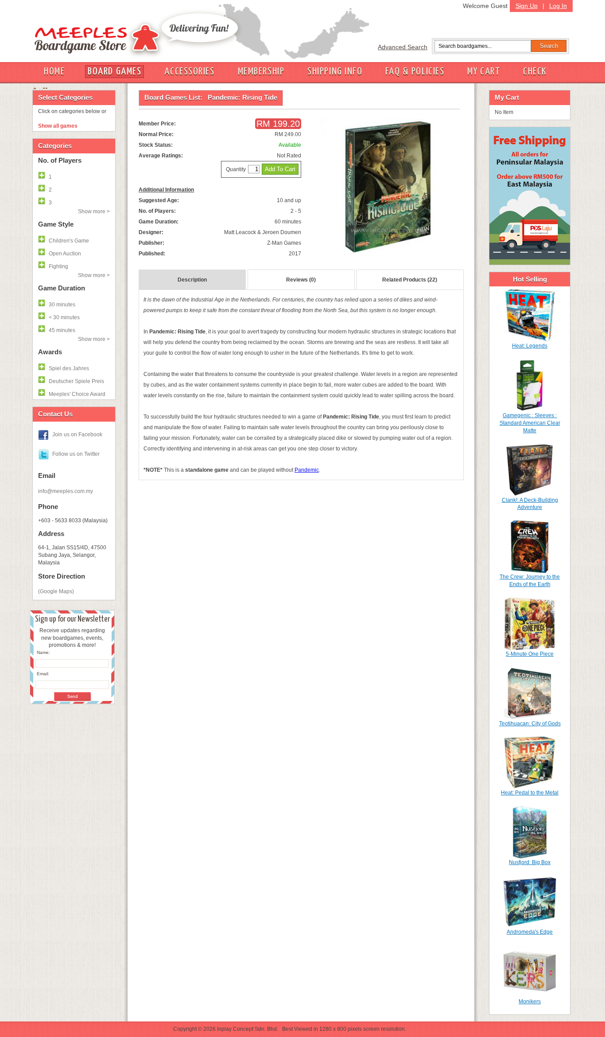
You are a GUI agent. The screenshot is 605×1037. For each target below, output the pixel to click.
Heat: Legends (529, 346)
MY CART (483, 72)
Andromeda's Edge (530, 932)
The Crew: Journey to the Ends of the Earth (530, 580)
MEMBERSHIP (261, 72)
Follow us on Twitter (76, 454)
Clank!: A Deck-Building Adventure (530, 504)
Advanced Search (402, 47)
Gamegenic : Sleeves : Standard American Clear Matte (530, 423)
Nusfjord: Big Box (530, 862)
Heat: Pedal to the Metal (529, 793)
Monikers (530, 1001)
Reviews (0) (301, 280)
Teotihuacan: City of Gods (530, 723)
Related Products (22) (409, 280)
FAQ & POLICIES (414, 72)
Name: (43, 652)
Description (192, 280)
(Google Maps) (56, 591)
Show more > (94, 211)
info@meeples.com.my (65, 491)
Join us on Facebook (77, 434)
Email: (43, 673)
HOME (54, 72)
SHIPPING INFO (334, 72)
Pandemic (307, 470)
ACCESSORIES (189, 72)
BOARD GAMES (114, 72)
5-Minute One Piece (530, 654)
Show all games (58, 126)
